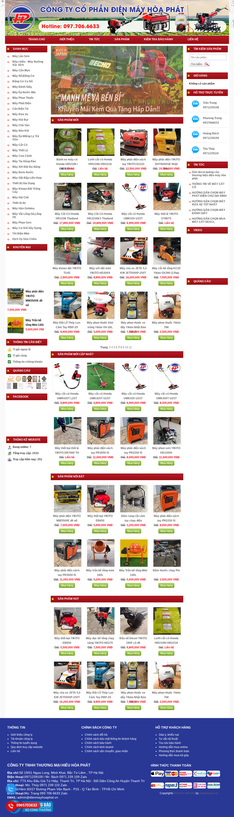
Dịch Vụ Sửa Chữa (24, 239)
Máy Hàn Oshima (23, 208)
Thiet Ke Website (184, 793)
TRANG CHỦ (36, 39)
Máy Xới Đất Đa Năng (26, 166)
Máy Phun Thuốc (23, 97)
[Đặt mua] (67, 176)
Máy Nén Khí (20, 130)
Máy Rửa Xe (20, 114)
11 (130, 347)
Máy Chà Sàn (20, 125)
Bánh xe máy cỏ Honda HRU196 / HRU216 (67, 164)
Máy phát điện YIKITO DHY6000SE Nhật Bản (166, 164)
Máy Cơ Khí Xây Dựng (26, 228)
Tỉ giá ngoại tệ (22, 349)
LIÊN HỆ (193, 39)
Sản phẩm (121, 39)
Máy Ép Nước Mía (24, 92)
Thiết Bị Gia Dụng (23, 183)
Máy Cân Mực (21, 70)
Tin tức (94, 39)
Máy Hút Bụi (20, 119)
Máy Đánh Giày (22, 86)
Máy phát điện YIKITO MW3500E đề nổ (35, 317)
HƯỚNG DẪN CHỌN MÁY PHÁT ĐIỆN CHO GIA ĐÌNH (209, 194)
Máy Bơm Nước (23, 172)
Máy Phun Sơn (21, 222)
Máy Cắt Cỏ (19, 144)
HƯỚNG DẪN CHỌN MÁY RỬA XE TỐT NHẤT (208, 203)
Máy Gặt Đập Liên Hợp (27, 177)
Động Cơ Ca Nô (22, 81)
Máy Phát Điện (21, 103)
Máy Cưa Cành (22, 155)
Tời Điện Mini (20, 233)
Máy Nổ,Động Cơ (23, 75)
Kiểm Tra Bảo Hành (158, 39)
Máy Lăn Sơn (20, 56)
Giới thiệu (67, 39)
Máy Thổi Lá (20, 150)
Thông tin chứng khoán (28, 361)
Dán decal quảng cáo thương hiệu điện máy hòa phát (209, 175)
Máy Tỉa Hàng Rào (24, 161)
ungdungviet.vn (208, 793)
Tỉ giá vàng (20, 355)
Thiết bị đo (19, 203)
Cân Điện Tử (20, 108)
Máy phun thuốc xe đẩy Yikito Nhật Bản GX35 (133, 327)
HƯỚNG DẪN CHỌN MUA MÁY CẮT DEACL (209, 220)
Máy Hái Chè (20, 197)
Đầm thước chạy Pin (166, 570)
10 (126, 347)
